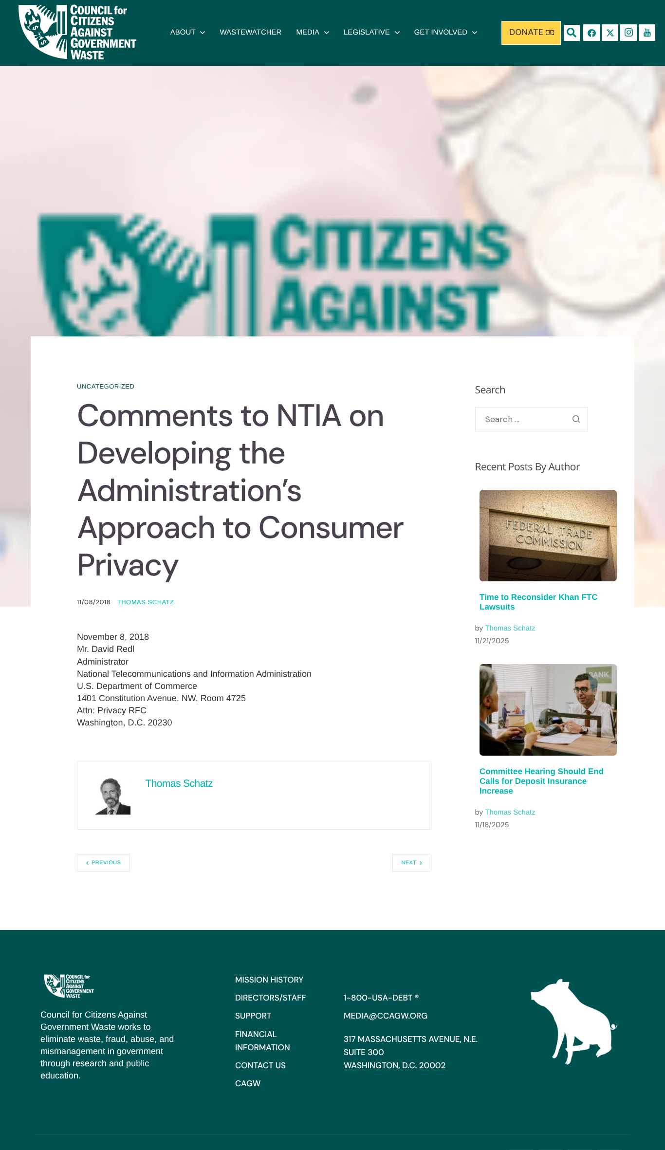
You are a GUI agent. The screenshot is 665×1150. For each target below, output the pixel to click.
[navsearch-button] (572, 33)
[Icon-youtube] (647, 32)
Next (408, 863)
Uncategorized (105, 386)
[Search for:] (532, 419)
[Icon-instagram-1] (628, 32)
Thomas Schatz (145, 602)
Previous (106, 863)
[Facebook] (591, 32)
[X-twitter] (610, 32)
